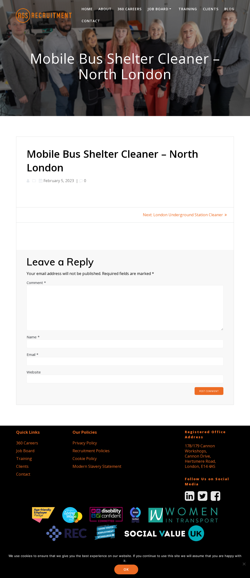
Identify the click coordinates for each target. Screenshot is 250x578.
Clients (211, 9)
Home (87, 9)
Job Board (157, 9)
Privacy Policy (85, 443)
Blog (229, 9)
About (105, 9)
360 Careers (129, 9)
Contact (91, 21)
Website (34, 372)
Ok (126, 569)
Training (187, 9)
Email (32, 354)
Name (33, 336)
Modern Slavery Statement (97, 466)
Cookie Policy (85, 458)
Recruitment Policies (91, 450)
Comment (36, 282)
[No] (243, 563)
